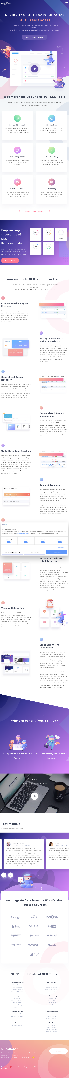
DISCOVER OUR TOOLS (34, 37)
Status (36, 1067)
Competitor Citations (51, 989)
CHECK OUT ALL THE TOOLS (34, 211)
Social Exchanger (17, 1025)
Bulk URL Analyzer (51, 987)
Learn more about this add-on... (51, 687)
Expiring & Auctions (17, 1016)
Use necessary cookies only (12, 552)
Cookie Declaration (22, 533)
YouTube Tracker (52, 1005)
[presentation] (3, 875)
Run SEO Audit (6, 1069)
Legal (26, 1067)
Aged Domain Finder (17, 1014)
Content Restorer (51, 1029)
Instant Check (51, 1002)
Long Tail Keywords (17, 991)
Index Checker (51, 1027)
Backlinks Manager (17, 1000)
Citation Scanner (52, 1016)
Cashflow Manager (17, 1005)
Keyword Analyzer (17, 989)
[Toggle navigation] (66, 3)
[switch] (26, 542)
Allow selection (35, 552)
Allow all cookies (56, 552)
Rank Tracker (52, 998)
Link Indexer (52, 1025)
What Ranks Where (17, 987)
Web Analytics (17, 1002)
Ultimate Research (17, 985)
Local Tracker (52, 1000)
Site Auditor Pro (52, 1014)
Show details (61, 547)
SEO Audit (52, 991)
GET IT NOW (10, 260)
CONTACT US (58, 1051)
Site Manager (17, 998)
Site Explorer (52, 985)
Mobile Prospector (51, 1018)
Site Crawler (17, 1007)
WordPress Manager (52, 1031)
